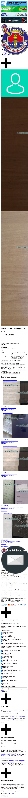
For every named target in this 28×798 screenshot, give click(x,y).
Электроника (5, 654)
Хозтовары (5, 683)
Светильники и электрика (8, 671)
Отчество (16, 745)
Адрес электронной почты (7, 710)
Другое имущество (7, 636)
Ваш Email (3, 623)
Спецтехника (5, 633)
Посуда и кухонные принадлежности (11, 670)
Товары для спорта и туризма (9, 663)
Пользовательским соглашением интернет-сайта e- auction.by (13, 761)
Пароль (2, 711)
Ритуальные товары (7, 664)
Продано (3, 345)
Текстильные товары (7, 679)
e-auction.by (15, 582)
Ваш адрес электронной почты (8, 740)
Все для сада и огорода (7, 673)
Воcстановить (4, 796)
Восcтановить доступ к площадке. (17, 716)
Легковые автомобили (7, 632)
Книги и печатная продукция (9, 680)
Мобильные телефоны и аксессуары (11, 650)
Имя (15, 743)
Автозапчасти (5, 677)
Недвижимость (6, 630)
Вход (2, 722)
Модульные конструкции (8, 686)
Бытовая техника (6, 653)
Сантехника (5, 667)
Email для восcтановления (7, 791)
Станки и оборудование (8, 635)
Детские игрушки (6, 674)
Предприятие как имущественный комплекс (13, 643)
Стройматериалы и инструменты (10, 669)
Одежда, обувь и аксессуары (9, 661)
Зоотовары (5, 681)
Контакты (5, 55)
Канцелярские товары (7, 666)
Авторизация (10, 793)
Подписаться (4, 691)
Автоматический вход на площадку (9, 713)
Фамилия (16, 742)
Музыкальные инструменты (9, 684)
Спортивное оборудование (8, 676)
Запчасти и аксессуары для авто (10, 660)
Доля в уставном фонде (8, 642)
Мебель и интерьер (7, 657)
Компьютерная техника (8, 651)
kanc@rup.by (25, 574)
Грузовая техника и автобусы (9, 637)
